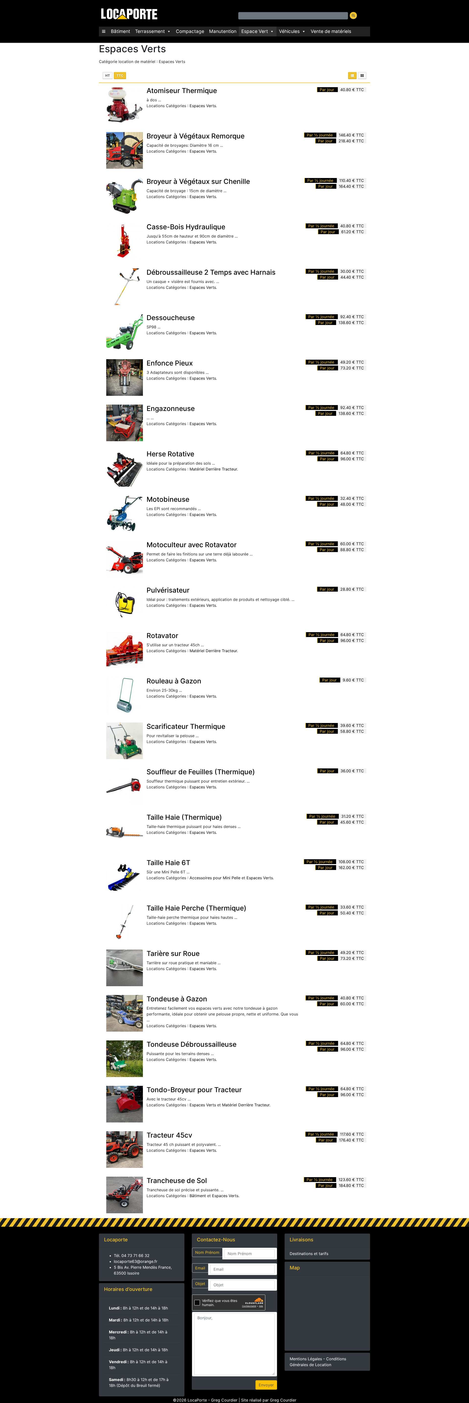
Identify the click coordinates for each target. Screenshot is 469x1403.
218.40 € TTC (351, 140)
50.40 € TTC (352, 913)
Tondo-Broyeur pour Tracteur (194, 1090)
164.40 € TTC (351, 186)
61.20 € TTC (352, 231)
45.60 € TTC (352, 822)
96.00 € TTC (352, 458)
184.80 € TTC (351, 1185)
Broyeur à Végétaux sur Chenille (198, 181)
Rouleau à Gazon (174, 681)
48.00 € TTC (352, 504)
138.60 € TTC (351, 322)
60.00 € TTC (352, 543)
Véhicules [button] (289, 31)
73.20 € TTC (352, 368)
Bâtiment (120, 31)
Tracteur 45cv (169, 1135)
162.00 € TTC (351, 867)
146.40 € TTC (351, 135)
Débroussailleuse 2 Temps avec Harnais (211, 272)
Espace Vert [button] (254, 31)
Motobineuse (168, 499)
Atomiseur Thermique (182, 90)
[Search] (353, 15)
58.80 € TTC (352, 731)
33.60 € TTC (352, 907)
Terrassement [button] (150, 31)
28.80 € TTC (352, 589)
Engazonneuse (171, 408)
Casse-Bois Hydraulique (186, 227)
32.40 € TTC (352, 498)
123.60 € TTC (351, 1179)
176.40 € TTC (351, 1140)
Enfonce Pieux (170, 363)
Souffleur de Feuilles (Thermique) (201, 772)
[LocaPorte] (128, 12)
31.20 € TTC (352, 816)
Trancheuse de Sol (177, 1180)
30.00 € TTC (352, 271)
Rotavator (162, 635)
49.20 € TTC (352, 362)
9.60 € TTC (353, 680)
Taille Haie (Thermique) (184, 817)
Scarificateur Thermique (186, 726)
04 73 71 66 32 (135, 1255)
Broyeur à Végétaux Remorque (196, 136)
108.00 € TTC (351, 861)
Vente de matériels (331, 31)
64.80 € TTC (352, 452)
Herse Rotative (170, 454)
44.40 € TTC (352, 277)
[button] (103, 31)
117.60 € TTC (352, 1134)
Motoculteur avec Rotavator (192, 545)
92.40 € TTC (352, 316)
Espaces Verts (203, 105)
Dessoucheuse (171, 318)
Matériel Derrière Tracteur (213, 469)
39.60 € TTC (352, 725)
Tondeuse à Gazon (177, 999)
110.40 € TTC (351, 180)
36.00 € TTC (352, 770)
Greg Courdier (283, 1400)
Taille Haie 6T (168, 863)
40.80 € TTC (352, 89)
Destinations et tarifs (309, 1253)
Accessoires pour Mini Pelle (215, 877)
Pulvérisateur (168, 590)
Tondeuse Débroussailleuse (191, 1044)
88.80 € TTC (352, 549)
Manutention (222, 31)
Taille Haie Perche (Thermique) (196, 908)
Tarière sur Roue (173, 953)
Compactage (190, 31)
